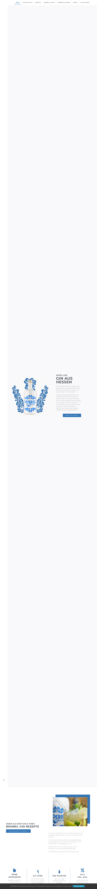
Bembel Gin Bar (49, 2)
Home (18, 2)
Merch (75, 2)
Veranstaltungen (64, 2)
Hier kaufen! (85, 2)
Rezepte (38, 2)
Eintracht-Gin (27, 2)
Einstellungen (78, 886)
